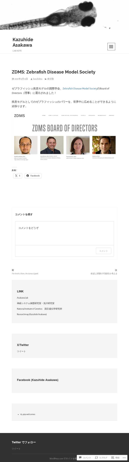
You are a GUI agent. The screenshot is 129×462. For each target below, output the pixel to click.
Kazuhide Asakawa (23, 42)
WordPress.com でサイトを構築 (64, 459)
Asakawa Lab (22, 298)
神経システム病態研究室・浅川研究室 (35, 303)
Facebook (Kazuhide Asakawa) (37, 380)
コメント (103, 250)
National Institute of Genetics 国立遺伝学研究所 (39, 309)
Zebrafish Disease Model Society (80, 88)
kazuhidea (37, 79)
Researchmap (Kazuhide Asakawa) (32, 314)
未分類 (50, 79)
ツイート (21, 351)
